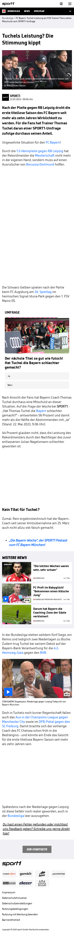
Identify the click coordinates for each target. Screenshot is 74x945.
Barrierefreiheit (11, 919)
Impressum (8, 892)
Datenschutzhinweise (14, 897)
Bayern (41, 411)
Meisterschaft (45, 155)
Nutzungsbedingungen (15, 908)
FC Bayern (53, 142)
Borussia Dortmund (40, 164)
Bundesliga (16, 816)
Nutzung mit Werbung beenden (20, 914)
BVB (43, 652)
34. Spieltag (43, 292)
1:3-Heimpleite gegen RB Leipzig (39, 151)
